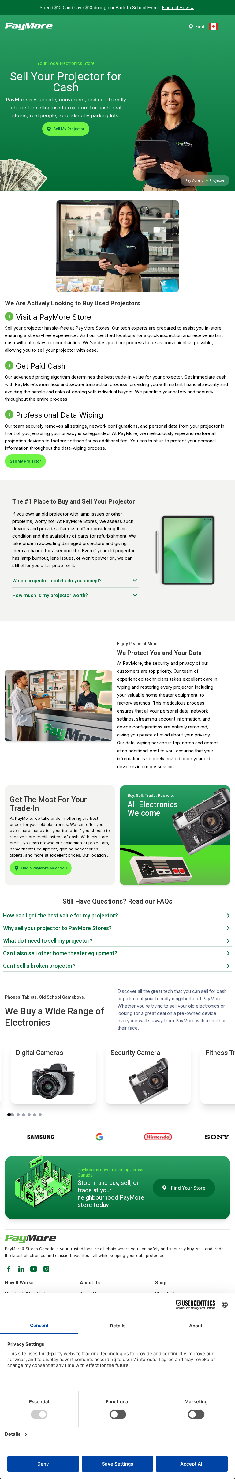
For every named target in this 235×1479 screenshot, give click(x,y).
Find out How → (178, 7)
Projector (217, 180)
